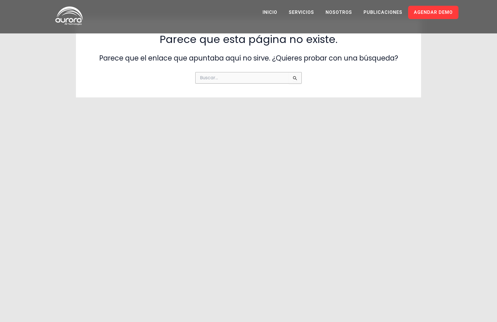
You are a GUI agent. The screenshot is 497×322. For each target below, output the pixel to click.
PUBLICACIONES (383, 12)
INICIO (270, 12)
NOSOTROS (339, 12)
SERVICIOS (301, 12)
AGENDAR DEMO (433, 12)
